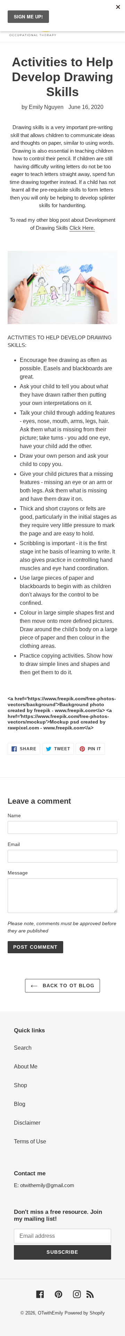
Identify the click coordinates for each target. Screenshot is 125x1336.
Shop (20, 1085)
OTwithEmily (50, 1313)
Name (14, 815)
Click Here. (82, 228)
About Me (26, 1066)
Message (18, 873)
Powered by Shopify (85, 1313)
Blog (19, 1104)
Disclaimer (27, 1123)
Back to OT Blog (68, 985)
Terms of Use (30, 1141)
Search (23, 1048)
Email (14, 844)
